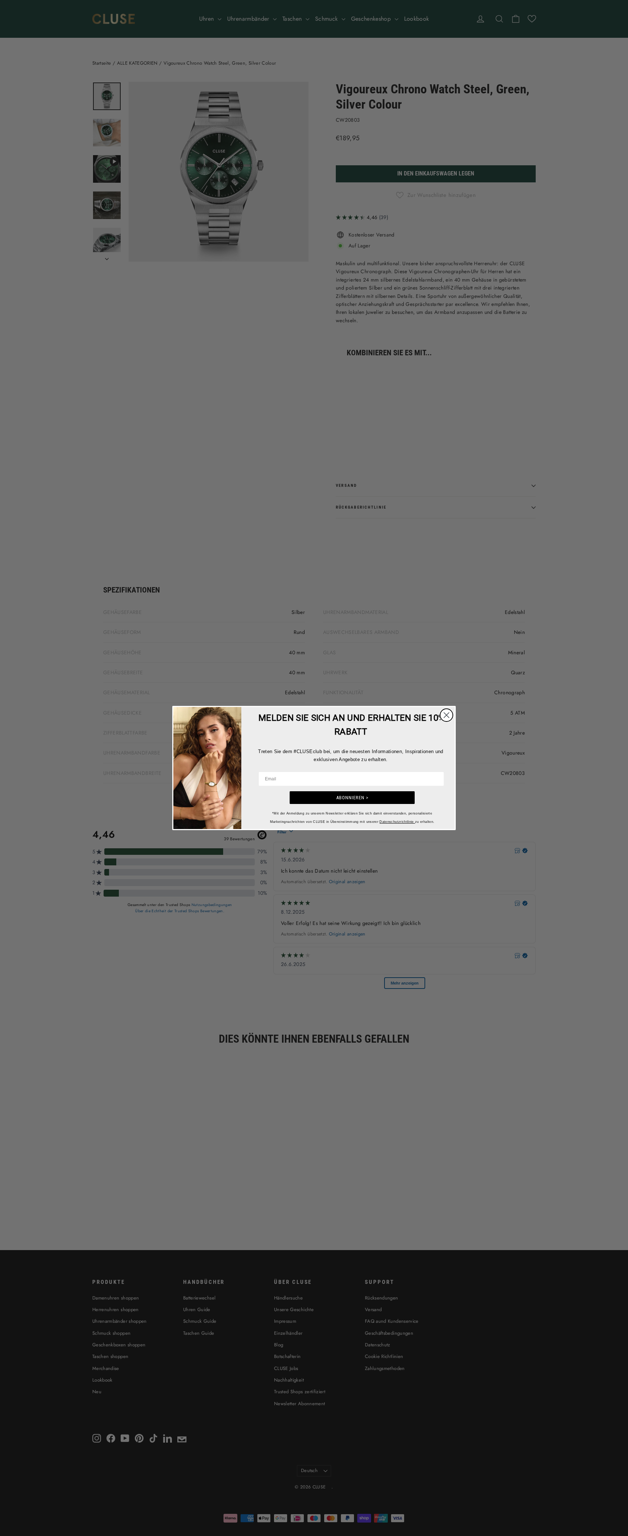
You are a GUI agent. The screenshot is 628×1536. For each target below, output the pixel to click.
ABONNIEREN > (352, 797)
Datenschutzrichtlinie (397, 822)
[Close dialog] (446, 715)
